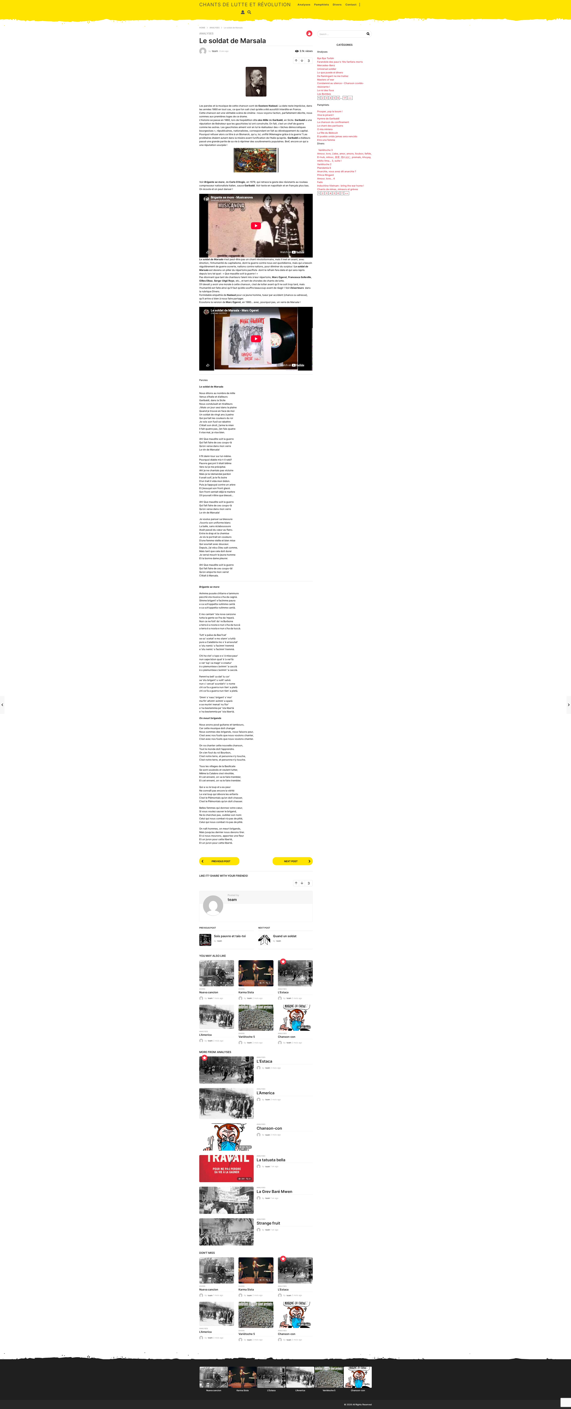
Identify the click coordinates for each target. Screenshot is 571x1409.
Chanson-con (286, 1036)
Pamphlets (321, 4)
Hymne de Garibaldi (328, 118)
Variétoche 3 (325, 150)
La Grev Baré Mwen (274, 1191)
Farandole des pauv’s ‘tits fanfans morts (340, 61)
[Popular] (283, 961)
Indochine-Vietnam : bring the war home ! (340, 185)
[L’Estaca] (295, 973)
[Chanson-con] (295, 1018)
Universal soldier (326, 68)
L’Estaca (283, 992)
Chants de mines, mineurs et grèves (337, 189)
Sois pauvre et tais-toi (230, 936)
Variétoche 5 (247, 1036)
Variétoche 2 (324, 164)
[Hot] (309, 33)
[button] (360, 5)
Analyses (304, 4)
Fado (320, 182)
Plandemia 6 (324, 167)
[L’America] (216, 1017)
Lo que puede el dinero (330, 72)
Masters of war (325, 79)
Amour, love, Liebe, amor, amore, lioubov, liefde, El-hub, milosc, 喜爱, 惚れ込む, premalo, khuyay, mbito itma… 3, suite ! (344, 157)
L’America (205, 1034)
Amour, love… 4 (326, 178)
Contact (351, 4)
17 (344, 97)
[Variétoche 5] (256, 1018)
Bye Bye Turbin (325, 58)
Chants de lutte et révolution (245, 4)
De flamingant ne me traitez (332, 76)
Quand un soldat (285, 936)
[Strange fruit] (226, 1231)
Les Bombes (324, 93)
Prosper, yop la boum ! (330, 111)
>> (350, 97)
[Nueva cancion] (216, 973)
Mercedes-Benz (326, 65)
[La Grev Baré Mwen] (226, 1200)
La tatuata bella (271, 1160)
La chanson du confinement (335, 122)
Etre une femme (326, 139)
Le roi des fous (325, 90)
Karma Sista (246, 992)
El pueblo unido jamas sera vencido (337, 136)
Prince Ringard (325, 174)
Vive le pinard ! (325, 114)
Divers (337, 4)
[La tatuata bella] (226, 1168)
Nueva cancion (208, 992)
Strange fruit (268, 1223)
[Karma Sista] (256, 973)
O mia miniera (324, 129)
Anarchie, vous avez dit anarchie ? (336, 171)
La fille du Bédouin (327, 132)
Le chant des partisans (330, 125)
